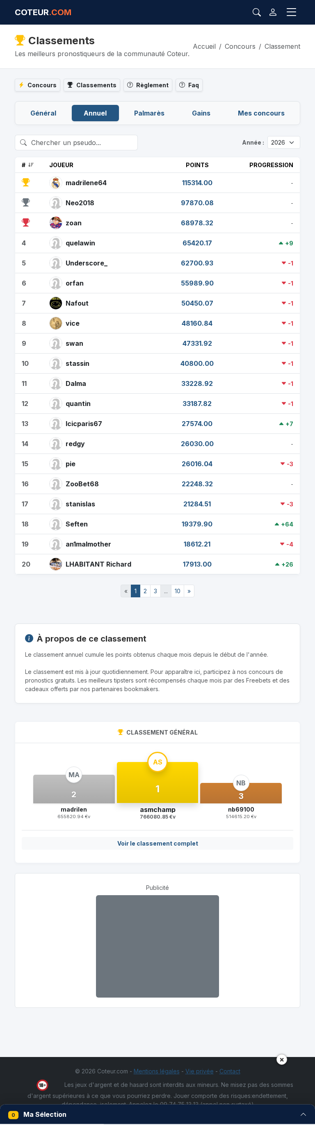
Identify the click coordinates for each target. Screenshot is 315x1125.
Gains (201, 113)
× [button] (281, 1059)
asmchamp (158, 809)
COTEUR (43, 12)
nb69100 (241, 809)
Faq (193, 85)
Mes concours (261, 113)
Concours (240, 46)
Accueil (204, 46)
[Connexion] (273, 12)
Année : (253, 142)
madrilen (74, 809)
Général (43, 113)
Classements (96, 85)
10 (177, 590)
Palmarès (149, 113)
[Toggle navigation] (291, 12)
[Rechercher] (257, 12)
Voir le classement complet (157, 843)
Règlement (152, 85)
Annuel (95, 113)
